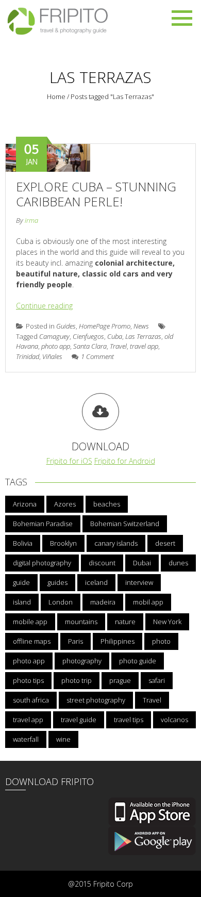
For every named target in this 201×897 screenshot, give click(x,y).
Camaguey (54, 336)
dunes (178, 562)
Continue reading (44, 306)
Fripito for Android (124, 461)
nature (125, 621)
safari (156, 680)
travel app (144, 346)
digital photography (42, 562)
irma (31, 220)
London (60, 602)
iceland (96, 582)
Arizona (25, 504)
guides (57, 582)
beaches (106, 504)
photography (82, 660)
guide (21, 582)
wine (63, 739)
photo (161, 641)
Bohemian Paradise (43, 523)
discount (102, 562)
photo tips (28, 680)
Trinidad (27, 356)
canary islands (116, 543)
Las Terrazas (143, 336)
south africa (31, 700)
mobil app (148, 602)
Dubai (142, 562)
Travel (118, 346)
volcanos (174, 719)
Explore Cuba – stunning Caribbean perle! (96, 194)
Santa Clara (90, 346)
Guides (66, 326)
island (22, 602)
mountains (81, 621)
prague (120, 680)
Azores (65, 504)
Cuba (114, 336)
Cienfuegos (88, 336)
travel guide (78, 719)
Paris (75, 641)
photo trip (76, 680)
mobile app (30, 621)
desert (165, 543)
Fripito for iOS (69, 461)
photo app (55, 346)
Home (56, 96)
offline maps (32, 641)
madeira (102, 602)
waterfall (26, 739)
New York (167, 621)
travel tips (128, 719)
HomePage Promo (104, 326)
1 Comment (97, 356)
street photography (95, 700)
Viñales (52, 356)
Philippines (117, 641)
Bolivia (22, 543)
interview (139, 582)
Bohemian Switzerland (124, 523)
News (141, 326)
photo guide (137, 660)
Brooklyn (63, 543)
